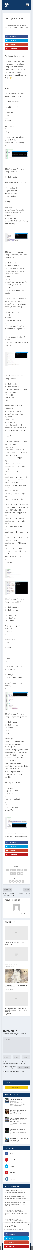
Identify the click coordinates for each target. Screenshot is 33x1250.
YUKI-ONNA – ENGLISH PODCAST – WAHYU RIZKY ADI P (16, 986)
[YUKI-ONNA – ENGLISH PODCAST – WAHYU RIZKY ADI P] (16, 976)
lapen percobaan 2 (11, 964)
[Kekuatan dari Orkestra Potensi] (7, 1130)
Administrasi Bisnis (11, 1196)
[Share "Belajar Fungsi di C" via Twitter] (11, 870)
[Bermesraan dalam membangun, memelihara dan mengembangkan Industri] (16, 999)
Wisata (20, 1105)
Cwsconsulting (9, 1190)
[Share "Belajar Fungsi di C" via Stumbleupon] (15, 873)
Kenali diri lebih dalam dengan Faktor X (15, 1205)
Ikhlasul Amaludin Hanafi (19, 25)
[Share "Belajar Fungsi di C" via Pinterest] (22, 870)
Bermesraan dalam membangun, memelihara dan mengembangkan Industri (16, 1010)
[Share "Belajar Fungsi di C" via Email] (18, 873)
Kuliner (16, 1104)
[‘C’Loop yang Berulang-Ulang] (16, 933)
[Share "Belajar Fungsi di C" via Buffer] (11, 873)
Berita (19, 1123)
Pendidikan (22, 1104)
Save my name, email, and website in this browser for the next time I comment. (16, 1062)
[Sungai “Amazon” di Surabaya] (7, 1100)
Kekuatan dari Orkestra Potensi (17, 1130)
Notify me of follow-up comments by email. (10, 1067)
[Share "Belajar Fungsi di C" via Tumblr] (18, 870)
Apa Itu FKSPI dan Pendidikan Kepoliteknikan (19, 1139)
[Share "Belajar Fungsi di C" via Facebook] (8, 870)
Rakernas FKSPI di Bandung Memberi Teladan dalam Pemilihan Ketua (18, 1119)
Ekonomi (12, 1104)
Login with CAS (16, 1087)
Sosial (11, 1105)
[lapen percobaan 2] (16, 954)
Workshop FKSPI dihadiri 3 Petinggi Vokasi (18, 1111)
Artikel (15, 27)
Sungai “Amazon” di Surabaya (16, 1100)
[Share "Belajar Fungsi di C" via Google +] (15, 870)
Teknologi (16, 1105)
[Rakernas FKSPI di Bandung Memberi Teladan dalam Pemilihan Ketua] (7, 1119)
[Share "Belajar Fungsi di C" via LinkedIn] (25, 870)
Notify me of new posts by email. (14, 1071)
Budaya (23, 1103)
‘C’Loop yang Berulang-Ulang (14, 942)
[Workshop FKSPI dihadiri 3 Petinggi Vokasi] (7, 1111)
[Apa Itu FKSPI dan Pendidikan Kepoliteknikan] (7, 1139)
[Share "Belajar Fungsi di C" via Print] (22, 873)
